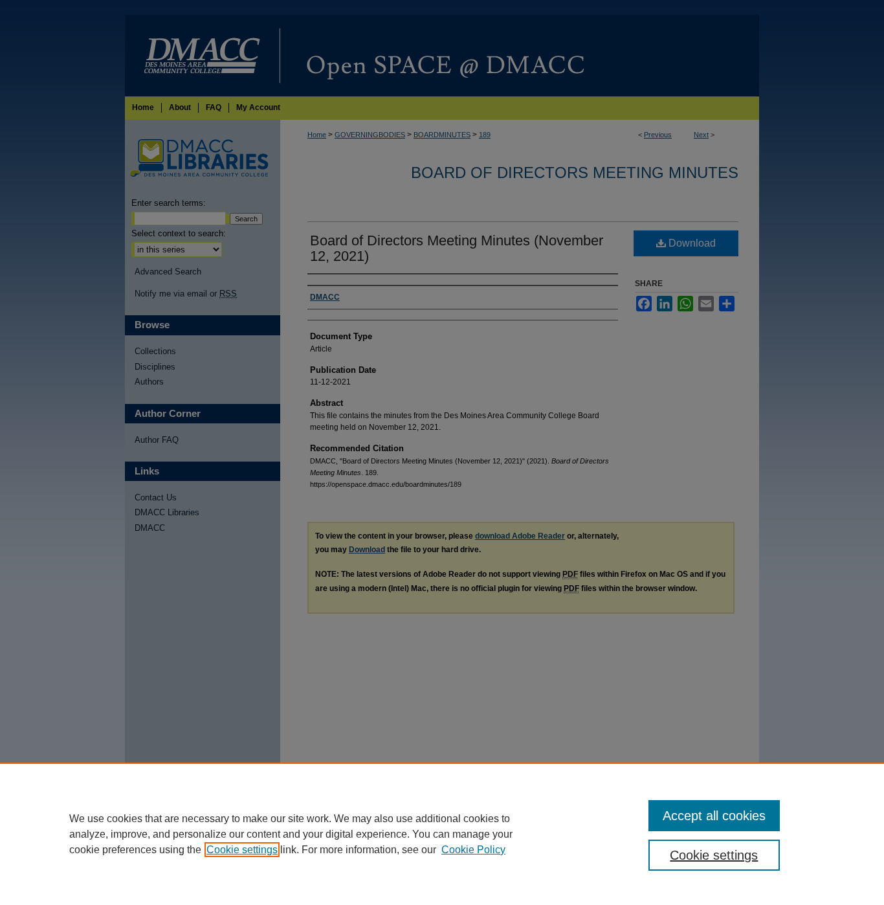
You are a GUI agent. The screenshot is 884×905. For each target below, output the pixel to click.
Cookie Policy (473, 849)
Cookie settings (242, 849)
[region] (442, 834)
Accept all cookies (714, 816)
